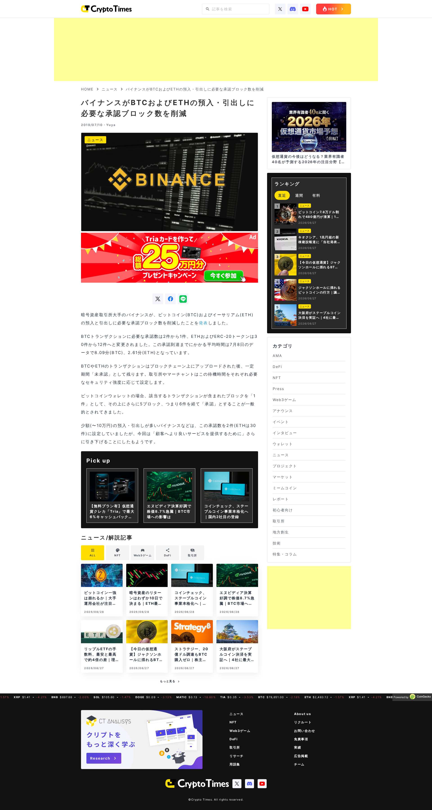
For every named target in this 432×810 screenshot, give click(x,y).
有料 (316, 195)
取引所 (279, 521)
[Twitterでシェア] (157, 298)
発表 (203, 322)
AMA (277, 355)
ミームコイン (285, 488)
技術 (277, 543)
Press (278, 388)
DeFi (277, 366)
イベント (281, 422)
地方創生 (281, 532)
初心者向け (283, 510)
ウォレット (283, 444)
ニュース (110, 89)
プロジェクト (285, 466)
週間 (299, 195)
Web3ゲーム (284, 399)
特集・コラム (285, 554)
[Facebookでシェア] (170, 298)
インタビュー (285, 433)
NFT (277, 377)
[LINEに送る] (183, 298)
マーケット (283, 477)
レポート (281, 499)
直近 (282, 195)
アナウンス (283, 410)
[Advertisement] (216, 49)
